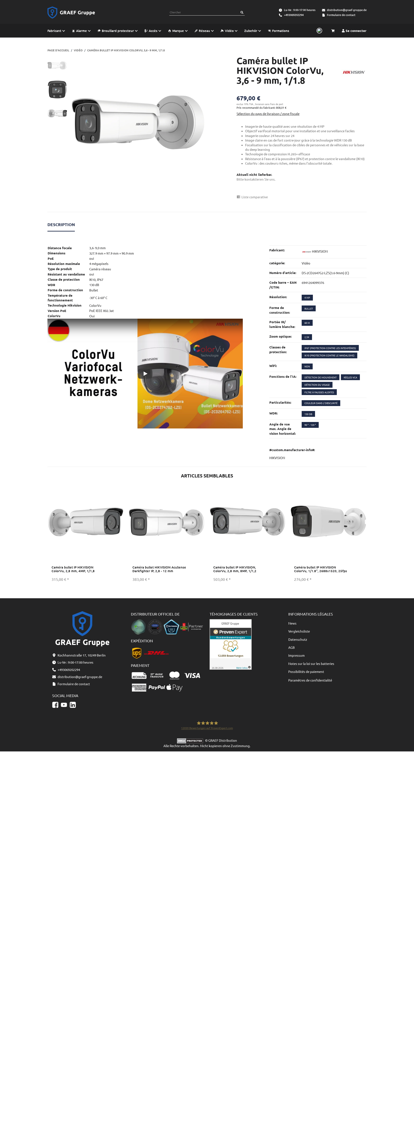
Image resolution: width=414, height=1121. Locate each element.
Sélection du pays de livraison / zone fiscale (268, 114)
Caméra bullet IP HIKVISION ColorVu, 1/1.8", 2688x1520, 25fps (320, 569)
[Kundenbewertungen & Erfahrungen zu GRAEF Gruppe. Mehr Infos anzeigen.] (231, 644)
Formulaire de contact (341, 15)
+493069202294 (294, 15)
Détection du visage (317, 384)
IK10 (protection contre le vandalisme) (329, 355)
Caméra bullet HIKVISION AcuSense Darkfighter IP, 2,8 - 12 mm (159, 569)
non (307, 366)
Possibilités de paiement (306, 671)
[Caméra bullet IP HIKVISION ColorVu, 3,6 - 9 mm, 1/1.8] (138, 122)
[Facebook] (55, 704)
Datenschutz (297, 639)
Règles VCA (350, 377)
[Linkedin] (73, 704)
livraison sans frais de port (269, 104)
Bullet (308, 308)
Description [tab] (61, 224)
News (292, 623)
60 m (307, 322)
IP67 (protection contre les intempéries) (330, 348)
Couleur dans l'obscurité (320, 403)
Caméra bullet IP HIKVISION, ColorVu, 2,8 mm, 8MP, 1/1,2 (234, 569)
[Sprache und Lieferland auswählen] (319, 31)
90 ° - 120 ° (310, 425)
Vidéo (306, 263)
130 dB (308, 414)
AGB (291, 647)
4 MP (307, 297)
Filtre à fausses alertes (319, 392)
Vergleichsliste (299, 631)
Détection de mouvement (320, 377)
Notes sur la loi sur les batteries (311, 663)
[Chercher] (242, 12)
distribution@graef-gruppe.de (347, 10)
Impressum (296, 655)
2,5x (306, 337)
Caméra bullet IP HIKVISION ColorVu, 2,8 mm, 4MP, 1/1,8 (73, 569)
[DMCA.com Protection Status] (191, 740)
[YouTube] (64, 704)
